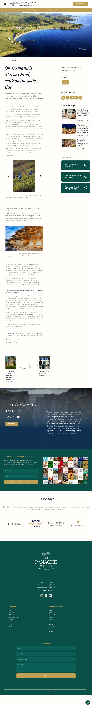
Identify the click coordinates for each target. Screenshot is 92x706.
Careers (11, 624)
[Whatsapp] (87, 702)
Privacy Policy (31, 692)
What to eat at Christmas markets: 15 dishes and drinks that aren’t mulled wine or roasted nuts (83, 128)
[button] (8, 176)
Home (10, 610)
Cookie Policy (59, 692)
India (50, 610)
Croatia (51, 626)
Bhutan (51, 624)
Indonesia (52, 622)
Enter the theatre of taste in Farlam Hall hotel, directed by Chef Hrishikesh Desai (83, 113)
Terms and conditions (45, 692)
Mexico (51, 617)
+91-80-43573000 (46, 591)
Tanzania (51, 631)
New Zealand (53, 615)
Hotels (11, 619)
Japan (51, 612)
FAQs (10, 626)
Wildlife (65, 82)
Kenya (51, 629)
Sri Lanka (51, 619)
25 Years (11, 615)
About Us (11, 612)
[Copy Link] (63, 98)
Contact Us (12, 622)
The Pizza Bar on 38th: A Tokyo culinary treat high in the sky (82, 142)
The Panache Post (14, 617)
